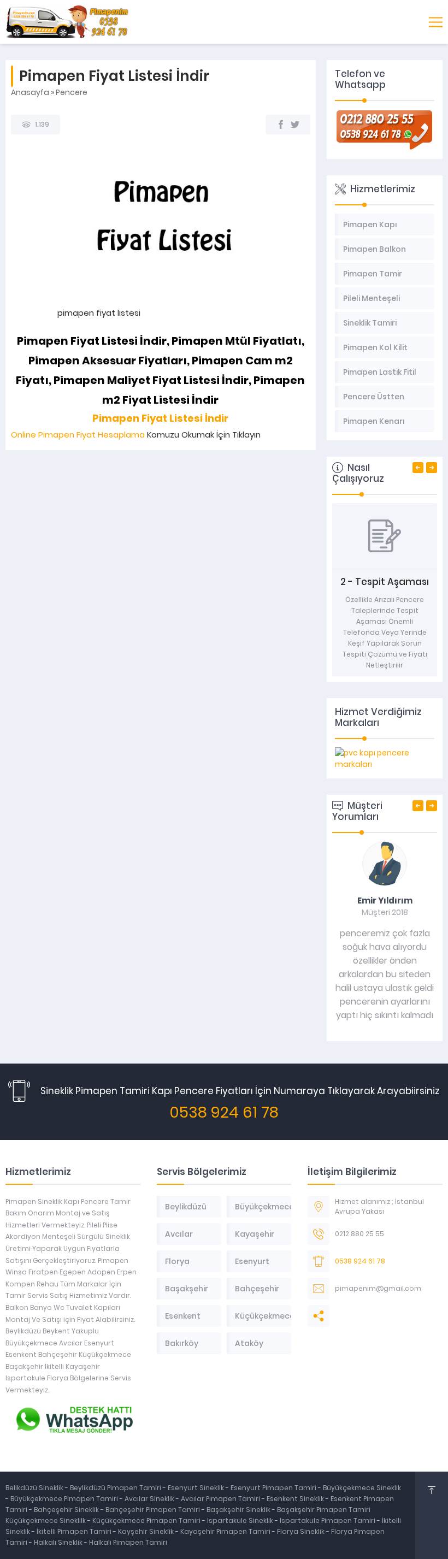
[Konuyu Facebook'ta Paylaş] (280, 124)
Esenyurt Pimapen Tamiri (274, 1487)
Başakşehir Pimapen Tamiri (323, 1509)
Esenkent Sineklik (296, 1498)
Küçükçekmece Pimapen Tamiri (146, 1520)
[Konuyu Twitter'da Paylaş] (295, 124)
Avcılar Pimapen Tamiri (221, 1498)
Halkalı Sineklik (59, 1542)
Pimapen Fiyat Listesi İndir (160, 418)
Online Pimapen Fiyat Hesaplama (78, 434)
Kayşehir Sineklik (146, 1531)
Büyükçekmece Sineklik (362, 1487)
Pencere (71, 92)
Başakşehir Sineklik (239, 1509)
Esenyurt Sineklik (197, 1487)
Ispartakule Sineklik (241, 1520)
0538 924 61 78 (224, 1112)
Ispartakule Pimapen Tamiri (327, 1520)
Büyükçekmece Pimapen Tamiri (65, 1498)
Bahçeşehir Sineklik (66, 1509)
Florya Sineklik (301, 1531)
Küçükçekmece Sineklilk (46, 1520)
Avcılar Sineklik (149, 1498)
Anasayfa (30, 92)
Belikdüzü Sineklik (35, 1487)
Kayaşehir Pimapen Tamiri (226, 1531)
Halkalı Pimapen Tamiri (128, 1542)
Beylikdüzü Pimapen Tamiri (116, 1487)
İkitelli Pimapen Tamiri (75, 1531)
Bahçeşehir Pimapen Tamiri (153, 1509)
